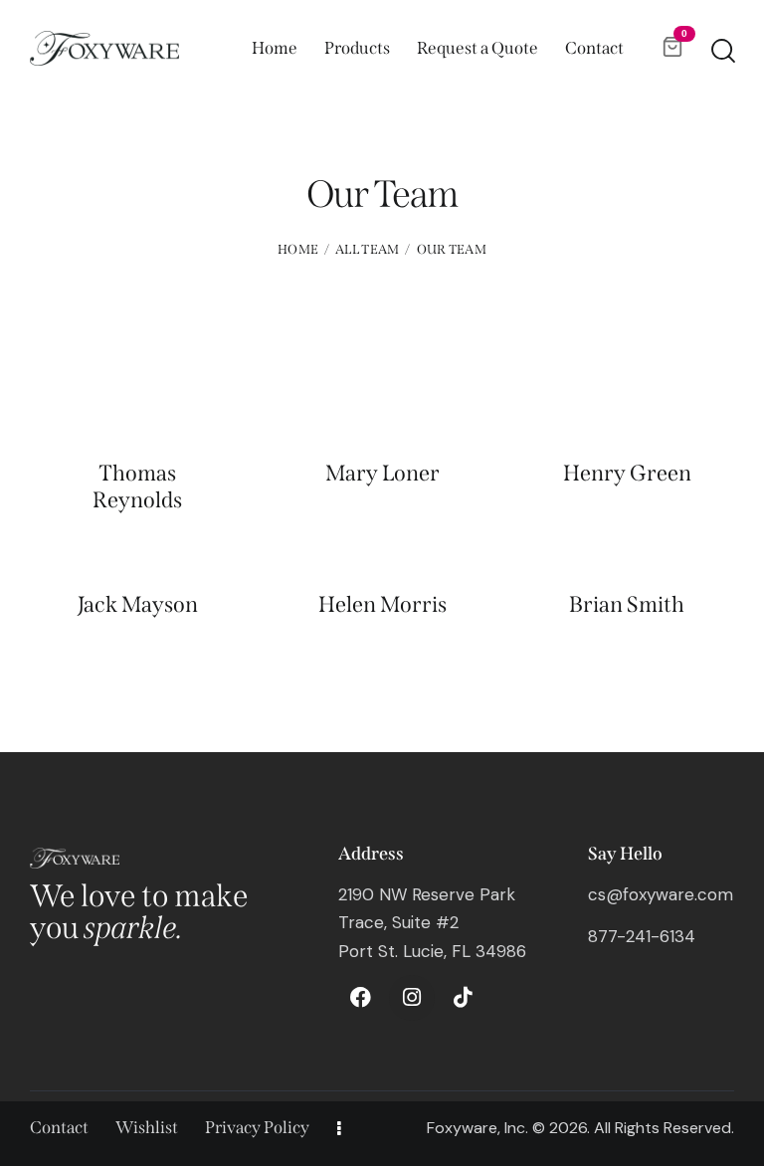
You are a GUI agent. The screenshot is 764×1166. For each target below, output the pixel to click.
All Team (367, 249)
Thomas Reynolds (137, 486)
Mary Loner (382, 473)
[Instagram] (412, 998)
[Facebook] (361, 998)
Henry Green (627, 473)
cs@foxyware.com (660, 894)
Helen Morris (382, 605)
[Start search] (721, 51)
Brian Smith (626, 605)
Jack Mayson (138, 605)
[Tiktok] (462, 998)
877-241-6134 (641, 936)
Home (298, 249)
